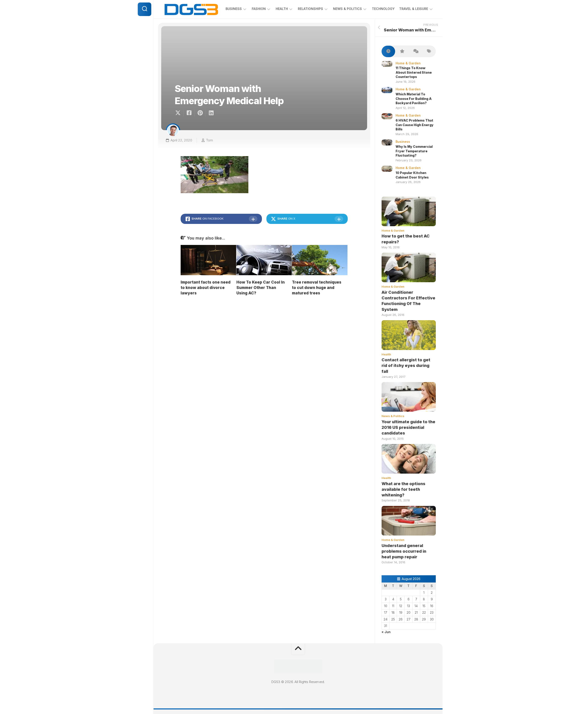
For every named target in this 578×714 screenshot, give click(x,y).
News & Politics (347, 9)
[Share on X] (179, 113)
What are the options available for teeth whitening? (403, 489)
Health (282, 9)
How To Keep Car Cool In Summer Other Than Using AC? (260, 287)
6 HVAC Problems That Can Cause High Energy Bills (415, 124)
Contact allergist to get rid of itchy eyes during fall (406, 365)
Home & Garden (408, 63)
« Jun (386, 632)
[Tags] (429, 51)
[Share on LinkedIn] (211, 113)
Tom (209, 140)
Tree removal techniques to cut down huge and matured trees (316, 287)
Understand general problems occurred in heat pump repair (404, 551)
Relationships (310, 9)
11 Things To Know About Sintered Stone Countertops (414, 72)
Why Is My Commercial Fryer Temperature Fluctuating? (414, 151)
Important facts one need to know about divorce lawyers (206, 287)
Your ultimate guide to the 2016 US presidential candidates (408, 427)
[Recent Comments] (415, 51)
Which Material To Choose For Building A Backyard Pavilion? (414, 98)
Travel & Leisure (413, 9)
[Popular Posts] (402, 51)
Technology (383, 9)
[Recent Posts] (388, 51)
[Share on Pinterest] (199, 113)
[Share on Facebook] (188, 113)
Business (234, 9)
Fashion (259, 9)
